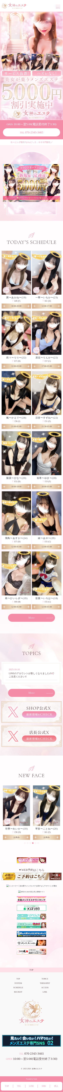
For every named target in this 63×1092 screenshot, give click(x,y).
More (31, 617)
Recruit (18, 992)
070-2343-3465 (31, 132)
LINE (31, 1086)
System (18, 983)
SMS (44, 1086)
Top (18, 979)
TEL (19, 1086)
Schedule (18, 987)
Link (45, 992)
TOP (7, 1086)
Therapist (45, 983)
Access (44, 987)
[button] (25, 843)
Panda (35, 1079)
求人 (56, 1086)
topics (45, 979)
